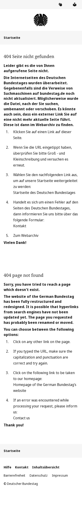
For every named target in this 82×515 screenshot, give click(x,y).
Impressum (60, 475)
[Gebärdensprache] (60, 4)
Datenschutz (39, 475)
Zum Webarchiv (25, 235)
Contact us (21, 417)
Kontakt (19, 225)
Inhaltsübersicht (45, 467)
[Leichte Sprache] (74, 4)
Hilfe (7, 467)
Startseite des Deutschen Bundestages (44, 192)
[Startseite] (40, 20)
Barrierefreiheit (14, 475)
